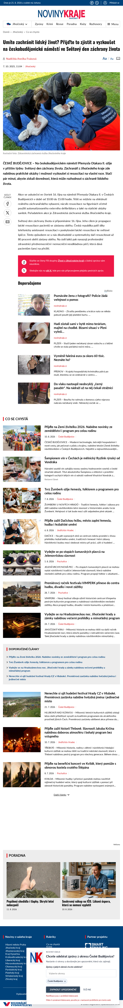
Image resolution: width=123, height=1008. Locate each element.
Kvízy (83, 24)
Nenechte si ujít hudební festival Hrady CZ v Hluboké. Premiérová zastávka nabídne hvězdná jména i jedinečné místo (62, 678)
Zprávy (39, 24)
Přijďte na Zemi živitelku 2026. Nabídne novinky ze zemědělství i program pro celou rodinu (57, 656)
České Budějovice (66, 437)
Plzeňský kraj (12, 972)
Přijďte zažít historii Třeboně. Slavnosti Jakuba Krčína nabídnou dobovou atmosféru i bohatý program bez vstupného (79, 732)
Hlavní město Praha (15, 944)
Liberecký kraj (12, 960)
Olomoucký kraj (13, 966)
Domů (6, 31)
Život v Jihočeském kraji (71, 260)
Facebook (92, 3)
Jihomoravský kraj (14, 950)
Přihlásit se (114, 3)
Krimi (49, 24)
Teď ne (87, 989)
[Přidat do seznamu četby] (118, 58)
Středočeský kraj (14, 975)
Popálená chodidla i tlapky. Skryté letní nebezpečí (30, 903)
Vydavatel (21, 993)
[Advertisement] (61, 822)
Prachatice (62, 561)
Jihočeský (18, 24)
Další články (60, 794)
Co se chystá (32, 31)
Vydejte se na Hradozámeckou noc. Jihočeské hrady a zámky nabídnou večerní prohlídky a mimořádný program (57, 669)
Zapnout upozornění (63, 989)
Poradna (72, 24)
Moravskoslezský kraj (16, 963)
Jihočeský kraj (12, 947)
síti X (48, 270)
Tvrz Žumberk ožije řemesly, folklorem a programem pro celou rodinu (45, 662)
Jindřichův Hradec (65, 530)
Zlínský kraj (11, 978)
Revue (59, 24)
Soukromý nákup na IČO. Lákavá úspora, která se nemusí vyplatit (86, 903)
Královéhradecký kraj (16, 957)
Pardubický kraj (13, 969)
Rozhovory (95, 24)
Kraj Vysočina (12, 953)
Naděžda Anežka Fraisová (21, 58)
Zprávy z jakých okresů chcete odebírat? (64, 967)
